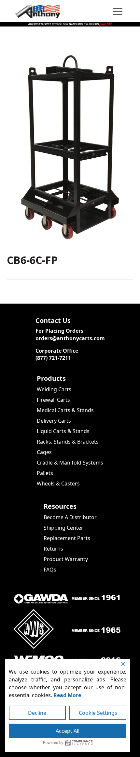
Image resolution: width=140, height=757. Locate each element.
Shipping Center (63, 527)
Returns (53, 548)
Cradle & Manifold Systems (70, 462)
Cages (44, 452)
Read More (67, 695)
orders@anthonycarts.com (70, 338)
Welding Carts (54, 389)
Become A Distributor (70, 517)
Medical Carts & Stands (65, 410)
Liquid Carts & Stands (63, 431)
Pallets (45, 473)
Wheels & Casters (58, 483)
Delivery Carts (54, 420)
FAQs (50, 569)
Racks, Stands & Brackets (68, 441)
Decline (37, 712)
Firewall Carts (53, 399)
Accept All (67, 730)
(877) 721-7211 (53, 357)
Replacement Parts (67, 538)
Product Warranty (66, 559)
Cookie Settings (98, 712)
